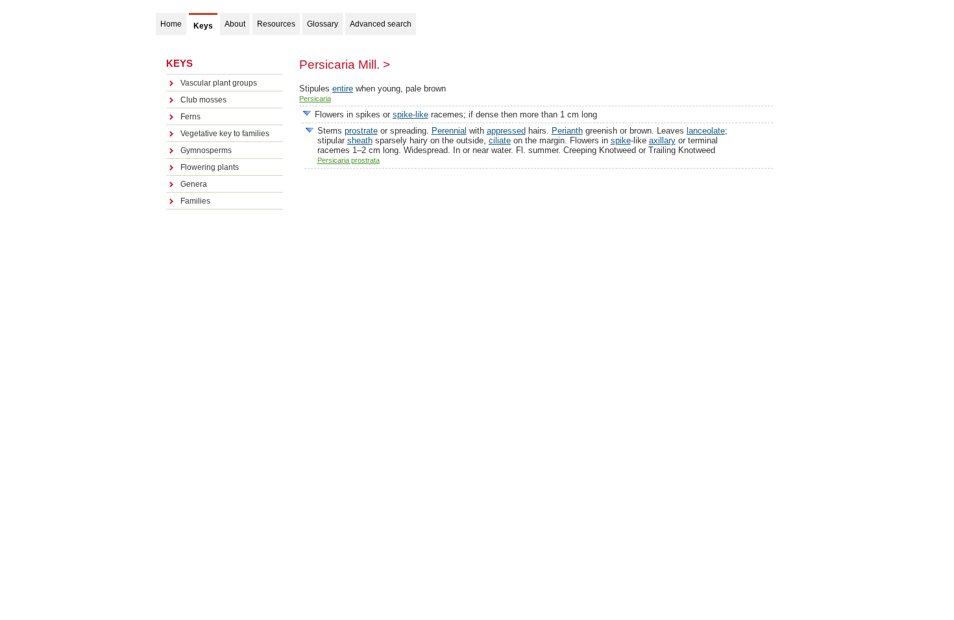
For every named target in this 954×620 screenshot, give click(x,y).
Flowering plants (209, 167)
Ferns (190, 116)
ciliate (500, 140)
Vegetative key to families (224, 133)
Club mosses (203, 99)
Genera (193, 184)
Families (195, 201)
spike (621, 140)
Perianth (567, 131)
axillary (662, 140)
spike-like (410, 114)
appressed (506, 131)
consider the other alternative (307, 113)
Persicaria (315, 98)
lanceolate (706, 131)
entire (342, 88)
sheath (360, 140)
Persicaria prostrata (348, 160)
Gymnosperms (206, 150)
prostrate (361, 131)
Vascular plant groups (218, 83)
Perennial (449, 131)
